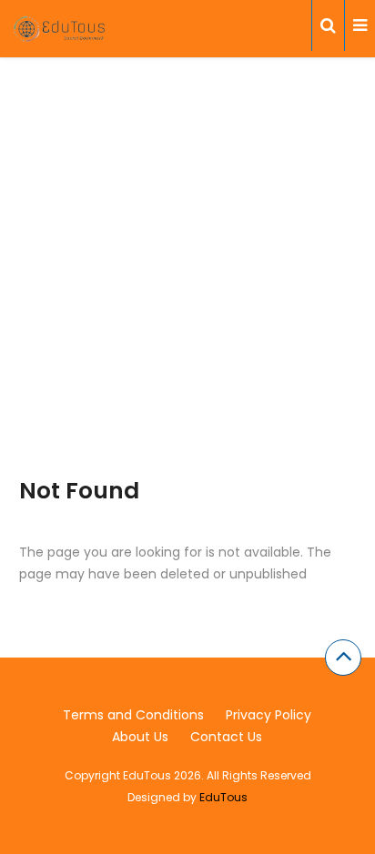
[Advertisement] (187, 290)
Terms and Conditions (133, 714)
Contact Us (226, 736)
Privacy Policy (268, 714)
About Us (140, 736)
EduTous (223, 797)
